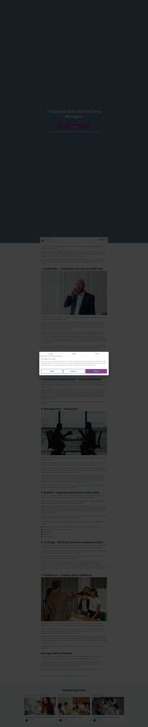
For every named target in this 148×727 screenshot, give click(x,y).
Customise (73, 371)
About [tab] (97, 354)
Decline (52, 371)
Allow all (96, 371)
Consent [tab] (51, 354)
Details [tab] (74, 354)
